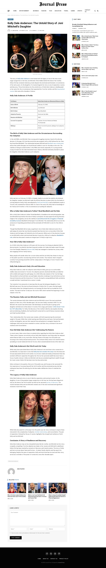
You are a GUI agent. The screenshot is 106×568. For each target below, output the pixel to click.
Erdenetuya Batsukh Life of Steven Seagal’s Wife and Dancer (90, 84)
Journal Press (61, 562)
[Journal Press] (53, 4)
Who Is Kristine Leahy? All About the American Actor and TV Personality (17, 495)
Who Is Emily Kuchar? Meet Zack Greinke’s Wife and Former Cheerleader (90, 38)
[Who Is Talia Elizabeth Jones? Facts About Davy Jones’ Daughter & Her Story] (76, 93)
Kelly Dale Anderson (23, 78)
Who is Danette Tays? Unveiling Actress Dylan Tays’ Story (90, 68)
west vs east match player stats (90, 75)
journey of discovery (52, 382)
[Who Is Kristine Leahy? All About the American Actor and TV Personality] (17, 488)
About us (45, 558)
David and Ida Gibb (42, 202)
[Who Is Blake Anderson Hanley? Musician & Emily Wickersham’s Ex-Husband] (76, 55)
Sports (80, 10)
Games (73, 10)
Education (58, 10)
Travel (66, 10)
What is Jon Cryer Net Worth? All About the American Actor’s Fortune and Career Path (37, 496)
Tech (50, 10)
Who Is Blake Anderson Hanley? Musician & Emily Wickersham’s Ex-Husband (90, 55)
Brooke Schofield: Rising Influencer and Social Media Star (84, 25)
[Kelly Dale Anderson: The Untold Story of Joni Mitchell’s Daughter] (37, 53)
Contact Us (87, 10)
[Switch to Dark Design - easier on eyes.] (95, 11)
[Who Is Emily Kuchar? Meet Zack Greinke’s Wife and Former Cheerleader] (76, 37)
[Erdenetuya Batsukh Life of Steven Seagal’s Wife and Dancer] (76, 85)
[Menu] (9, 11)
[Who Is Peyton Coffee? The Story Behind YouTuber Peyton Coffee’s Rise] (76, 46)
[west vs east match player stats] (76, 77)
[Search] (97, 11)
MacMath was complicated (55, 143)
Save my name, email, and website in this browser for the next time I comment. (30, 533)
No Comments (33, 30)
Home (15, 10)
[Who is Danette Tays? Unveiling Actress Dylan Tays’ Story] (76, 69)
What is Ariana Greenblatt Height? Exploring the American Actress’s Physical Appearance (57, 496)
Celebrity (10, 19)
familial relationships (41, 432)
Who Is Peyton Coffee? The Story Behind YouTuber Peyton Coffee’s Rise (90, 46)
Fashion (43, 10)
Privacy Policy (63, 558)
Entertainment (24, 10)
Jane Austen (15, 30)
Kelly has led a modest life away (44, 351)
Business (36, 10)
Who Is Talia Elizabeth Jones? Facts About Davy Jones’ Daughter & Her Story (89, 93)
